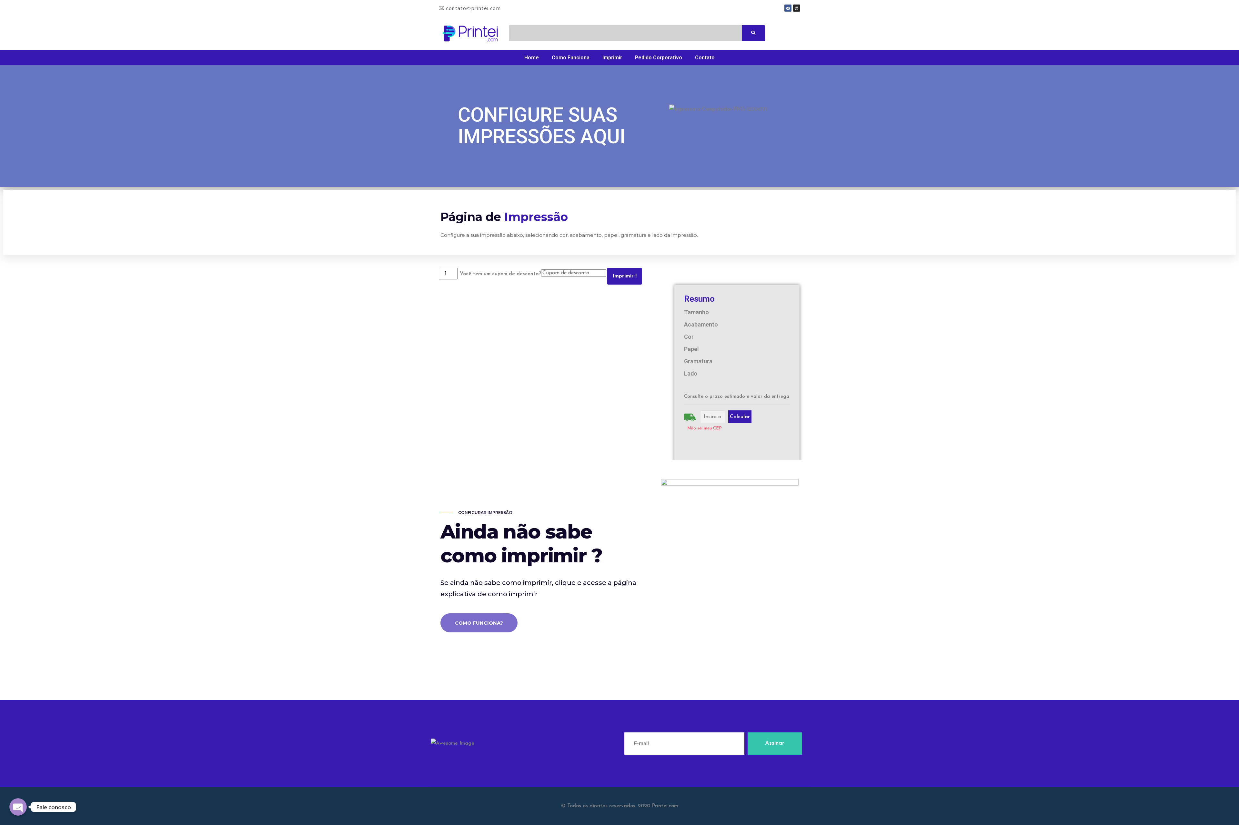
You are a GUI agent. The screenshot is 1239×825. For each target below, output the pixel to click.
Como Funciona (570, 58)
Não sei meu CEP (704, 428)
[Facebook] (787, 8)
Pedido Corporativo (658, 58)
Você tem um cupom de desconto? (500, 274)
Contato (705, 58)
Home (531, 58)
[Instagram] (796, 8)
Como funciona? (479, 623)
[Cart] (784, 33)
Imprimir (612, 58)
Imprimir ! (624, 276)
